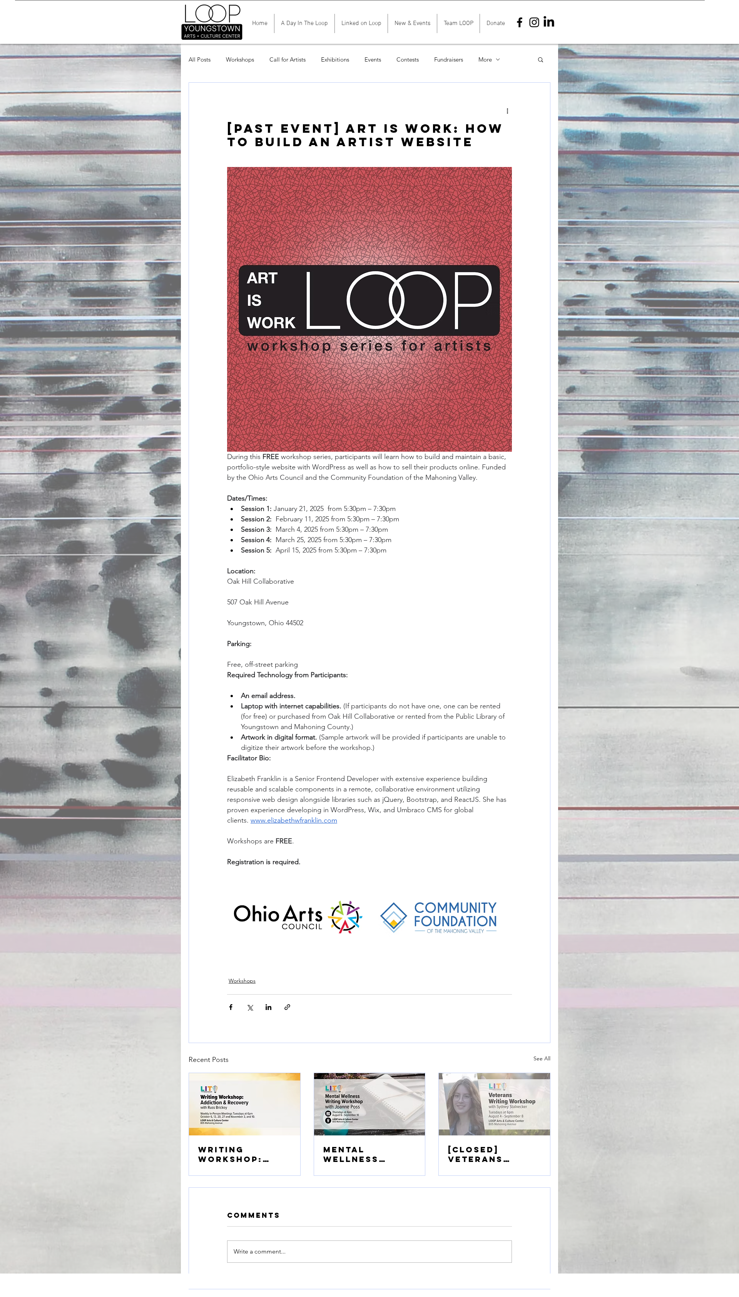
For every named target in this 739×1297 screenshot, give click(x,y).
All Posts (200, 59)
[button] (540, 59)
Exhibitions (335, 59)
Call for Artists (287, 59)
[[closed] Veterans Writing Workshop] (494, 1104)
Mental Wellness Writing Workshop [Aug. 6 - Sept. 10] (364, 1154)
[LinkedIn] (548, 22)
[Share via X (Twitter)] (249, 1007)
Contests (407, 59)
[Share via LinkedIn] (268, 1007)
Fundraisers (448, 59)
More (485, 59)
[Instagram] (534, 22)
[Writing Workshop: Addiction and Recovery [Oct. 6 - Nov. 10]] (244, 1104)
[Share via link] (287, 1007)
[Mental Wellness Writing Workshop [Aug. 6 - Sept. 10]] (369, 1104)
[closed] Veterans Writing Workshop (478, 1154)
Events (372, 59)
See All (541, 1058)
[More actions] (507, 110)
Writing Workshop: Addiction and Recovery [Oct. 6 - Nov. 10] (242, 1154)
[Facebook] (519, 22)
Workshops (240, 59)
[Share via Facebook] (230, 1007)
